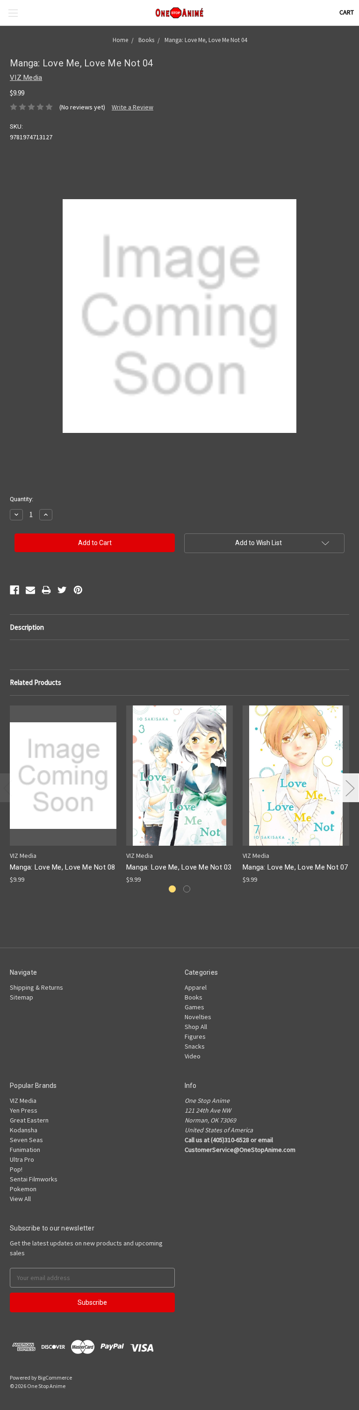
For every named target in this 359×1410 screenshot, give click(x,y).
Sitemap (21, 997)
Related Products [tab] (35, 682)
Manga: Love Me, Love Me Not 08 (62, 867)
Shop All (196, 1026)
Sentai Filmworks (33, 1179)
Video (193, 1056)
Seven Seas (26, 1140)
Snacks (195, 1046)
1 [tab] (172, 888)
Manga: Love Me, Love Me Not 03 (179, 867)
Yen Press (23, 1110)
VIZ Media (23, 1100)
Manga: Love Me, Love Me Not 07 (295, 867)
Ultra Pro (22, 1159)
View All (20, 1198)
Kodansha (23, 1130)
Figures (195, 1036)
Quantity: (21, 499)
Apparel (196, 987)
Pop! (16, 1169)
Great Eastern (29, 1120)
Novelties (198, 1017)
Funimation (25, 1149)
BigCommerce (55, 1377)
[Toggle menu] (13, 13)
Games (194, 1007)
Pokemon (23, 1189)
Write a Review (132, 107)
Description (27, 627)
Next (349, 788)
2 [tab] (186, 888)
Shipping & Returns (36, 987)
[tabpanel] (63, 795)
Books (193, 997)
